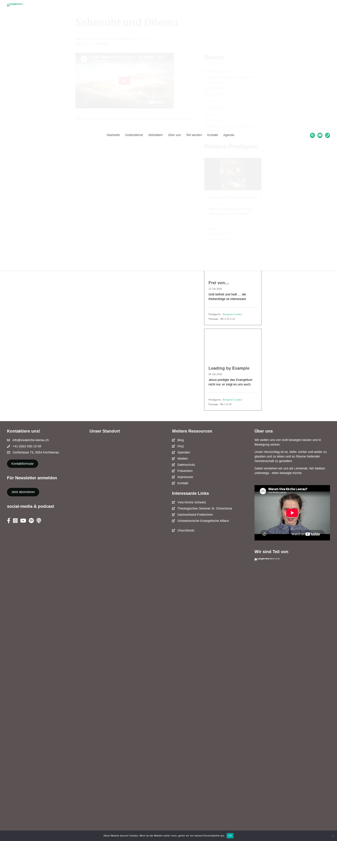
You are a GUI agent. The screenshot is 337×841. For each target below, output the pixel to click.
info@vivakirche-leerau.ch (30, 440)
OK (230, 835)
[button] (23, 492)
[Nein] (332, 835)
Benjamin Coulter (232, 314)
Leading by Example (229, 368)
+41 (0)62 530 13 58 (26, 446)
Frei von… (219, 282)
